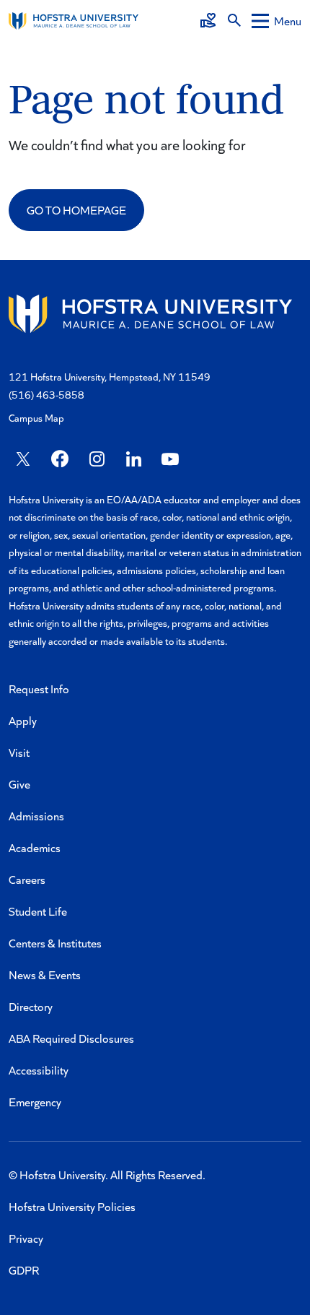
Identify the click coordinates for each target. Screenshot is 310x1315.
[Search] (234, 21)
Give (19, 783)
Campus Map (36, 418)
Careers (27, 879)
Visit (19, 752)
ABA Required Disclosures (71, 1038)
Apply (23, 720)
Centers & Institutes (55, 942)
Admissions (36, 815)
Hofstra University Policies (72, 1206)
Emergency (35, 1101)
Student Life (38, 911)
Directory (31, 1006)
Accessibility (38, 1069)
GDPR (24, 1269)
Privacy (26, 1238)
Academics (35, 847)
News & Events (45, 974)
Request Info (39, 688)
